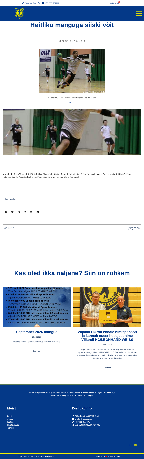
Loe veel (36, 351)
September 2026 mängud (37, 332)
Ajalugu (10, 419)
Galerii (9, 416)
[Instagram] (135, 445)
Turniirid (10, 428)
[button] (138, 13)
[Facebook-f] (130, 445)
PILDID (72, 102)
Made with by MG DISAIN (108, 456)
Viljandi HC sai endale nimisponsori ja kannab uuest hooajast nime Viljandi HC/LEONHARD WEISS (107, 336)
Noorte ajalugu (13, 425)
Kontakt (10, 422)
